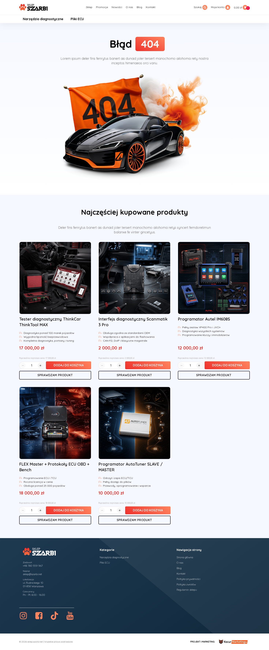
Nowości (117, 7)
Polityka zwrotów (186, 584)
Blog (139, 7)
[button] (242, 7)
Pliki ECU (77, 19)
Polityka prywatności (188, 579)
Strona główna (185, 557)
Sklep (89, 7)
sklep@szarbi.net (32, 574)
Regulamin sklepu (187, 589)
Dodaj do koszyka (69, 365)
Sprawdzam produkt (55, 375)
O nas (129, 7)
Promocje (102, 7)
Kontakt (150, 7)
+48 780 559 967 (33, 565)
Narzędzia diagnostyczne (43, 19)
